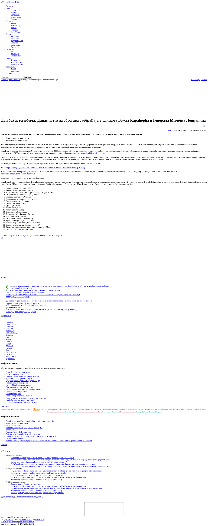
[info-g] (39, 497)
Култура (9, 337)
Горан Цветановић (151, 412)
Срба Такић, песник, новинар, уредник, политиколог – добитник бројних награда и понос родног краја (53, 464)
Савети (9, 341)
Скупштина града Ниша (199, 409)
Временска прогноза (14, 374)
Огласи (9, 354)
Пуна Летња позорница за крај (18, 372)
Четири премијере (13, 394)
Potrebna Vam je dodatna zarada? (18, 432)
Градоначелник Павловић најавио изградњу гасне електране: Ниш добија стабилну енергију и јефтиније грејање (57, 471)
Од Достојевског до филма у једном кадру (23, 381)
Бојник (13, 23)
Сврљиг (14, 19)
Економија (10, 331)
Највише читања (15, 455)
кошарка (116, 412)
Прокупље (10, 49)
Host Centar (39, 520)
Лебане (13, 28)
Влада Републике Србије (51, 409)
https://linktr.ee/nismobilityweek (23, 174)
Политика (10, 326)
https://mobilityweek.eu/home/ (93, 153)
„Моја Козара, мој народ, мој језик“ (20, 400)
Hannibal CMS (26, 520)
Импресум (13, 522)
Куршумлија (16, 56)
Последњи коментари (17, 482)
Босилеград (15, 36)
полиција (61, 412)
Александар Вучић (96, 412)
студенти (4, 409)
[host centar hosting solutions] (24, 497)
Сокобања (15, 71)
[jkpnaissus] (6, 316)
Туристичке (10, 359)
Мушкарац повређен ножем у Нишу (21, 378)
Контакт (9, 73)
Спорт (8, 344)
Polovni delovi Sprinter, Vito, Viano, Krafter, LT (24, 428)
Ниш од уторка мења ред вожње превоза (22, 376)
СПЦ (9, 409)
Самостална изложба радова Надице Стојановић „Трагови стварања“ (39, 462)
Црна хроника (11, 324)
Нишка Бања (16, 17)
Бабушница (15, 60)
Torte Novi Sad (11, 430)
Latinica (204, 80)
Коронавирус (63, 409)
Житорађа (15, 54)
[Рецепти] (5, 451)
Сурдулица (15, 45)
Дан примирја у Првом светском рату (26, 484)
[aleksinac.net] (7, 497)
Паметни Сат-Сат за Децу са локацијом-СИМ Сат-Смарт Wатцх (32, 436)
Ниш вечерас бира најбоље (17, 383)
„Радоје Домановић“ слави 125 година (21, 402)
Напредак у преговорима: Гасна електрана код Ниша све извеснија (38, 473)
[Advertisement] (104, 99)
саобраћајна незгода (166, 409)
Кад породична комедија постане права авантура (26, 398)
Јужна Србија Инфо (120, 409)
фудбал (112, 412)
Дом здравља (106, 412)
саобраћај (129, 409)
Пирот (8, 58)
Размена (22, 522)
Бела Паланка (16, 62)
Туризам (9, 335)
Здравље (9, 346)
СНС (31, 409)
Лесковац (9, 21)
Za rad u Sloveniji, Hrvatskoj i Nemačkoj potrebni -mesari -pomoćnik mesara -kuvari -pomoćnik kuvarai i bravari (49, 441)
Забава (8, 339)
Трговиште (15, 47)
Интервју (9, 348)
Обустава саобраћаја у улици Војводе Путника (25, 292)
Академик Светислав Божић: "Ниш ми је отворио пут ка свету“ (37, 479)
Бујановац (15, 38)
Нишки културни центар (152, 409)
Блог (8, 350)
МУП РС (69, 409)
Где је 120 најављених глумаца (18, 385)
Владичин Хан (17, 41)
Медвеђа (14, 30)
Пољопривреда (12, 333)
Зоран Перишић (74, 412)
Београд (49, 412)
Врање (8, 34)
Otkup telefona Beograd (15, 438)
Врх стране (24, 517)
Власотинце (15, 25)
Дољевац (14, 13)
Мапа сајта (5, 517)
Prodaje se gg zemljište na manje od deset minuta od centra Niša (30, 421)
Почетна (9, 6)
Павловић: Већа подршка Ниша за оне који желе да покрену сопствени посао (42, 458)
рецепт (81, 412)
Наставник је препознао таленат (19, 396)
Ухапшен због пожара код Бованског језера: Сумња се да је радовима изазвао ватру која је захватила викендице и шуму (60, 466)
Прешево (14, 43)
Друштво (9, 328)
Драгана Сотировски (138, 409)
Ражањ (13, 69)
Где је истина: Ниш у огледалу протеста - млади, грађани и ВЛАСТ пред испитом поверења (48, 477)
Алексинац (10, 67)
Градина (158, 412)
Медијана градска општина (127, 412)
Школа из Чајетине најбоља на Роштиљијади (24, 389)
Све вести (5, 406)
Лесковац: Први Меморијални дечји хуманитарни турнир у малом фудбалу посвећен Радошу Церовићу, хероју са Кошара (61, 460)
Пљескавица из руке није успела (19, 387)
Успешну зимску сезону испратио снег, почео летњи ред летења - (37, 475)
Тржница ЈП (139, 412)
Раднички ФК (25, 409)
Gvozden (9, 520)
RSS (17, 517)
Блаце (13, 51)
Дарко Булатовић (16, 409)
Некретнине (11, 357)
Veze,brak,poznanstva (14, 425)
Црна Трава (15, 32)
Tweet (3, 278)
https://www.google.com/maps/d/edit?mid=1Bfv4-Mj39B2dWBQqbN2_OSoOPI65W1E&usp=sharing (45, 168)
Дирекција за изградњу (18, 235)
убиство (66, 412)
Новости (9, 322)
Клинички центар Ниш (79, 409)
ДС (144, 412)
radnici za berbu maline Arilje (17, 423)
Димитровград (17, 64)
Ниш (8, 8)
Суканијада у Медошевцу (16, 391)
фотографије (105, 409)
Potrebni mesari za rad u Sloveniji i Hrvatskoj (23, 434)
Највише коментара (16, 469)
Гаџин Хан (15, 10)
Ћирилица (195, 80)
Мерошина (15, 15)
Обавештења (14, 80)
